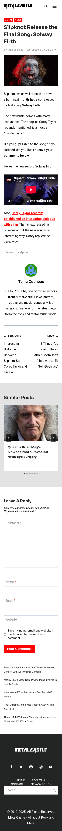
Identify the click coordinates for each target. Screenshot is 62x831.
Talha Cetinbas (15, 50)
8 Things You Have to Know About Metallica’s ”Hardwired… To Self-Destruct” (46, 352)
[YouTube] (50, 766)
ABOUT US (38, 780)
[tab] (24, 473)
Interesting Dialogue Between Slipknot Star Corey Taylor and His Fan (15, 355)
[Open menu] (54, 6)
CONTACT (17, 784)
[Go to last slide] (8, 438)
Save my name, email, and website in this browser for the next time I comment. (31, 634)
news (9, 252)
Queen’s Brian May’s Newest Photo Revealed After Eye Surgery (28, 452)
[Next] (53, 438)
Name (10, 582)
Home (21, 780)
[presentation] (31, 423)
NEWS (18, 19)
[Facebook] (11, 766)
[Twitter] (21, 766)
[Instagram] (31, 766)
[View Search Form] (46, 6)
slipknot (23, 252)
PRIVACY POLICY (41, 784)
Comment (13, 523)
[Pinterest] (40, 766)
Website (11, 620)
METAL (8, 19)
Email (10, 601)
